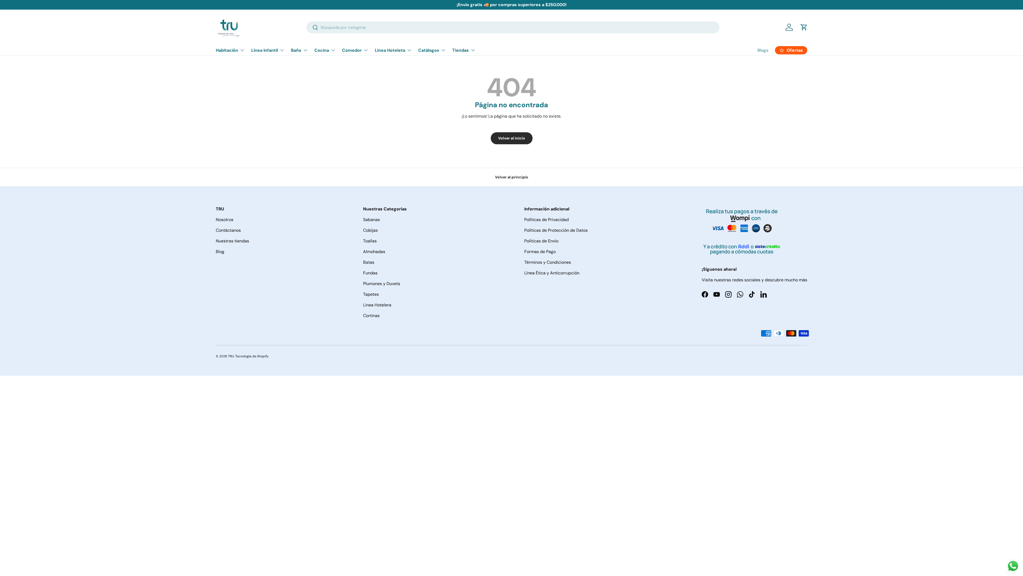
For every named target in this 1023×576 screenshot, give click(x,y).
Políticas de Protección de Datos (556, 230)
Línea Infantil (264, 50)
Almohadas (374, 251)
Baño (296, 50)
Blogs (763, 50)
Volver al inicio (511, 138)
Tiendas (460, 50)
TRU (231, 356)
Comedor (352, 50)
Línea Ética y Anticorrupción (551, 273)
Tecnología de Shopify (252, 356)
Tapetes (371, 294)
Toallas (370, 241)
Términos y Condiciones (547, 262)
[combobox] (513, 27)
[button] (804, 27)
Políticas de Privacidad (546, 219)
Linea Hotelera (377, 305)
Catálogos (428, 50)
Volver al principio (511, 177)
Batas (368, 262)
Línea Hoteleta (390, 50)
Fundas (370, 273)
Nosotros (224, 219)
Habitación (227, 50)
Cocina (321, 50)
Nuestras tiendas (232, 241)
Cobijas (370, 230)
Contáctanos (228, 230)
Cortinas (371, 315)
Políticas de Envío (541, 241)
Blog (220, 251)
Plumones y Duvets (381, 283)
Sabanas (371, 219)
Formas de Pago (540, 251)
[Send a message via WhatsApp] (1013, 566)
